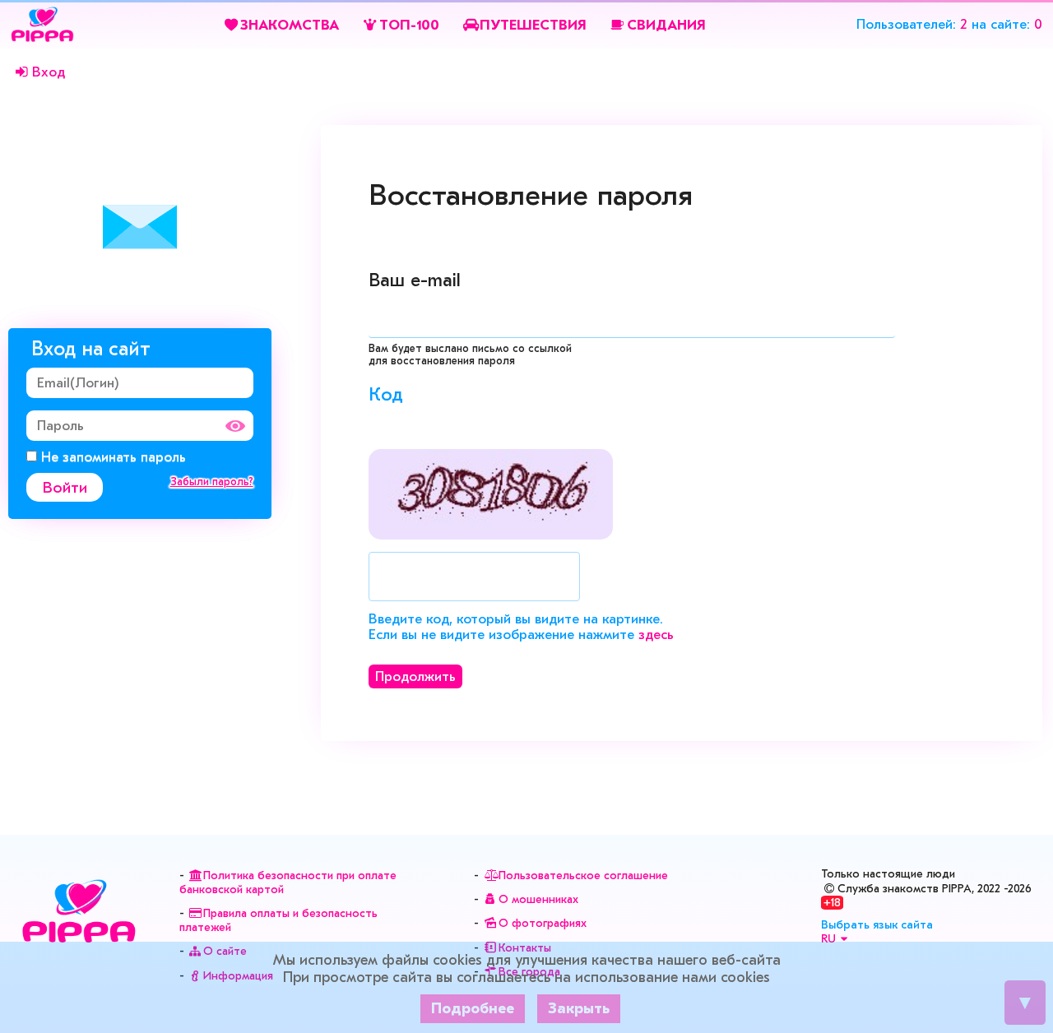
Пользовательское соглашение (583, 875)
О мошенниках (538, 899)
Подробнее (472, 1008)
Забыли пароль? (211, 481)
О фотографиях (543, 923)
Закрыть (579, 1008)
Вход (48, 72)
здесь (656, 634)
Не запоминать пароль (111, 457)
